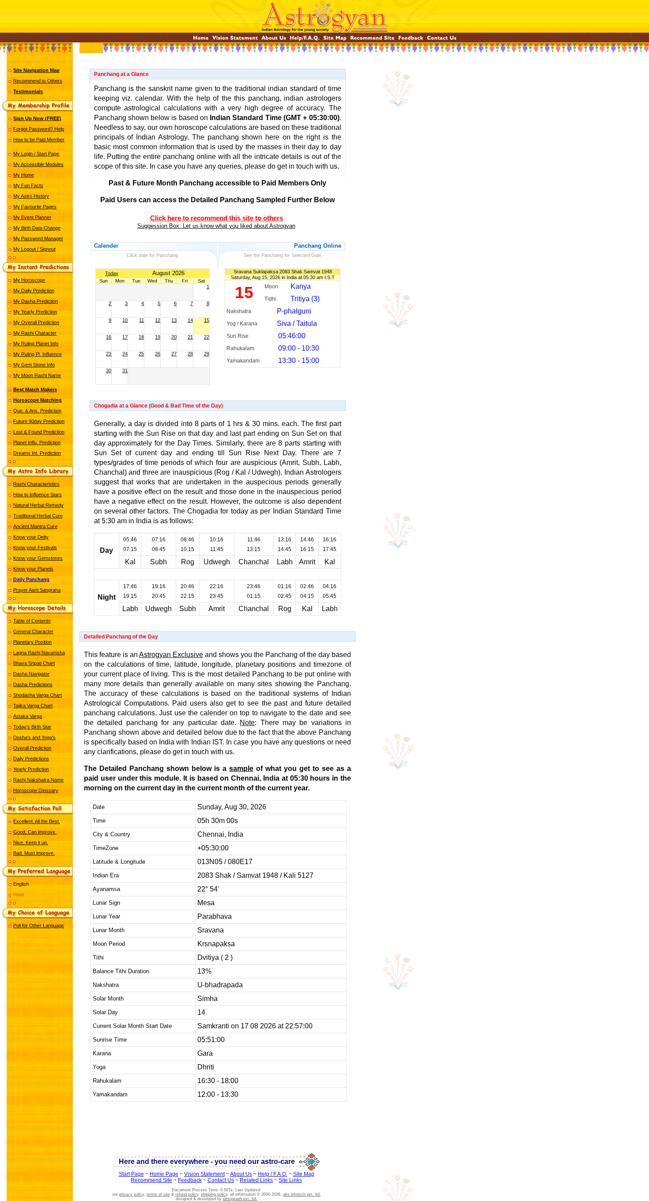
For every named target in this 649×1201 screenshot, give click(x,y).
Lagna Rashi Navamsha (39, 652)
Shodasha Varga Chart (37, 695)
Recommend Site (151, 1180)
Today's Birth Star (32, 726)
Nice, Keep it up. (30, 842)
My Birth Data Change (36, 227)
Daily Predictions (31, 758)
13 (174, 320)
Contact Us (221, 1180)
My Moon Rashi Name (37, 375)
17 (125, 337)
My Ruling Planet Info (35, 343)
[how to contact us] (441, 40)
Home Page (164, 1174)
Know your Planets (33, 568)
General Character (33, 631)
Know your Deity (31, 537)
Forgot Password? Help (38, 129)
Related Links (256, 1180)
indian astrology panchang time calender (217, 1127)
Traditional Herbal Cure (38, 515)
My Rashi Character (35, 333)
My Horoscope (29, 280)
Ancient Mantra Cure (35, 526)
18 (141, 337)
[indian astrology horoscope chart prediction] (201, 40)
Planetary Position (32, 642)
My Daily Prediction (33, 290)
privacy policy (131, 1194)
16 (108, 337)
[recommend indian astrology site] (372, 40)
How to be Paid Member (38, 139)
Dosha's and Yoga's (34, 737)
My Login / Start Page (36, 153)
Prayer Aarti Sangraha (36, 590)
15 (206, 320)
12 (157, 320)
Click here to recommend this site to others (216, 218)
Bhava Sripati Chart (34, 663)
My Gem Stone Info (34, 364)
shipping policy (214, 1194)
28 (190, 353)
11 (141, 320)
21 (190, 337)
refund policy (186, 1194)
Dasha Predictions (33, 684)
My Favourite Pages (35, 206)
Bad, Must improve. (34, 853)
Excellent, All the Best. (36, 821)
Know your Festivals (35, 547)
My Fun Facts (28, 185)
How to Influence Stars (37, 494)
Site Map (303, 1174)
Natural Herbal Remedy (38, 505)
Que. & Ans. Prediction (37, 410)
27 (174, 353)
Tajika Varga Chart (33, 705)
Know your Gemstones (38, 558)
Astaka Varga (27, 716)
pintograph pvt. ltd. (240, 1199)
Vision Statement (204, 1174)
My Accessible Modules (38, 164)
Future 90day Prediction (38, 421)
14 (190, 320)
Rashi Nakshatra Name (38, 779)
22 (206, 337)
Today (111, 273)
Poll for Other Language (38, 925)
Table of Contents (32, 620)
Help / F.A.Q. (272, 1174)
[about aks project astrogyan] (274, 40)
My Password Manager (38, 238)
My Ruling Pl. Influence (37, 354)
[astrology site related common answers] (304, 40)
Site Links (290, 1180)
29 (206, 353)
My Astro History (31, 196)
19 (157, 337)
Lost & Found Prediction (38, 431)
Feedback (190, 1180)
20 (174, 337)
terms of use (158, 1194)
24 (125, 353)
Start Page (131, 1174)
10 (125, 320)
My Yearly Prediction (35, 311)
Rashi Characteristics (36, 484)
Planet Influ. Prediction (36, 442)
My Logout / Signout (34, 249)
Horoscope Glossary (35, 790)
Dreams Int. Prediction (37, 453)
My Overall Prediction (36, 322)
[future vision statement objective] (235, 40)
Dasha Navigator (31, 673)
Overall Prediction (32, 748)
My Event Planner (32, 217)
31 (125, 370)
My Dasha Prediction (35, 301)
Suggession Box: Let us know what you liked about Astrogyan (216, 226)
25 (141, 353)
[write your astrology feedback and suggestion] (410, 40)
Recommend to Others (37, 80)
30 (108, 370)
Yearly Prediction (31, 769)
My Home (23, 175)
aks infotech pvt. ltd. (302, 1194)
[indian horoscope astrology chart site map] (334, 40)
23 (108, 353)
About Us (241, 1174)
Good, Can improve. (35, 832)
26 (157, 353)
